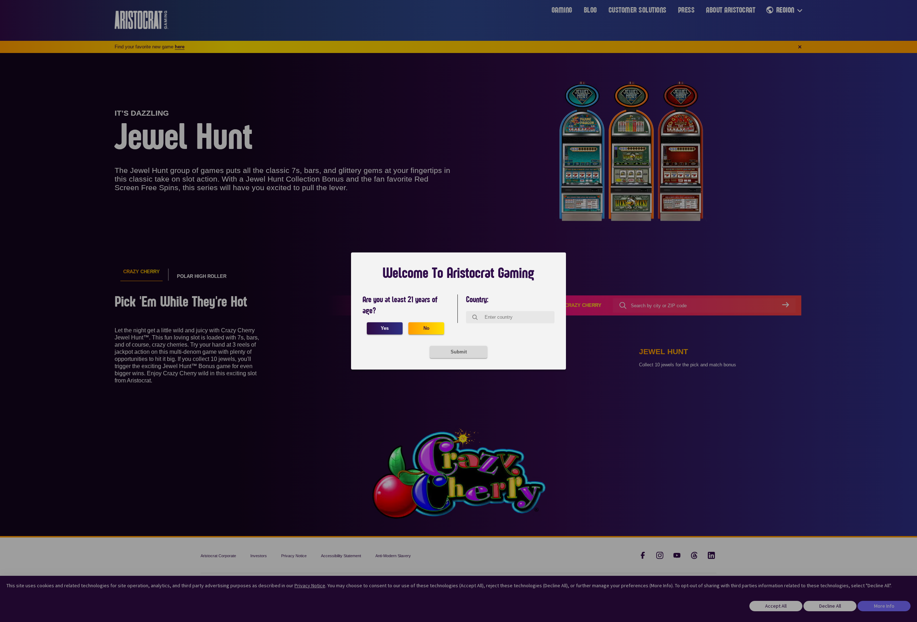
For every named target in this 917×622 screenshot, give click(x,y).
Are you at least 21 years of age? (400, 305)
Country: (477, 299)
